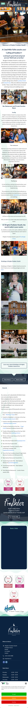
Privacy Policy (16, 705)
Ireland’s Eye (7, 83)
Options (14, 698)
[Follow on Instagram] (6, 662)
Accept (14, 694)
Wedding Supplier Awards (9, 419)
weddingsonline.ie (15, 433)
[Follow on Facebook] (4, 662)
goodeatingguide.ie (13, 462)
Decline (14, 702)
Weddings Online (10, 414)
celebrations (16, 195)
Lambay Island (22, 80)
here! (2, 269)
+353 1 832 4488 (9, 655)
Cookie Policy (10, 705)
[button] (26, 683)
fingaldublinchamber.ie (8, 450)
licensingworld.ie (21, 440)
